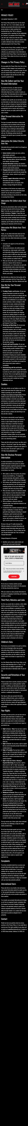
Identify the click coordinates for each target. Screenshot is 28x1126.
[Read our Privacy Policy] (24, 571)
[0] (25, 4)
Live (2, 10)
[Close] (25, 547)
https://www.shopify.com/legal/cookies (12, 395)
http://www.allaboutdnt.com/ (10, 451)
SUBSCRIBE (14, 576)
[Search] (23, 4)
